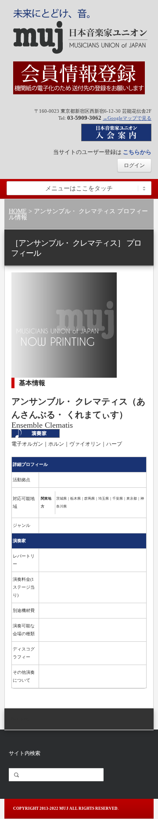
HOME (18, 211)
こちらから (137, 152)
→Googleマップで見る (127, 118)
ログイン (134, 165)
